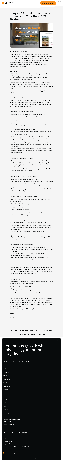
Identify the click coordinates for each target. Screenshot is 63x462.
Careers (5, 382)
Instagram (6, 403)
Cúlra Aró (6, 375)
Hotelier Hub (12, 340)
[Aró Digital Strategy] (8, 3)
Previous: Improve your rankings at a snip (24, 330)
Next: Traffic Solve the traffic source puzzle (31, 335)
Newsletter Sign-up (23, 361)
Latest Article (19, 340)
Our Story (6, 372)
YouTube (6, 413)
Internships (7, 379)
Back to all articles (46, 330)
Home (5, 340)
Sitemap (5, 389)
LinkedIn (6, 410)
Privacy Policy (7, 386)
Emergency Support (12, 453)
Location (6, 393)
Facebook (6, 406)
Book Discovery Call (48, 3)
